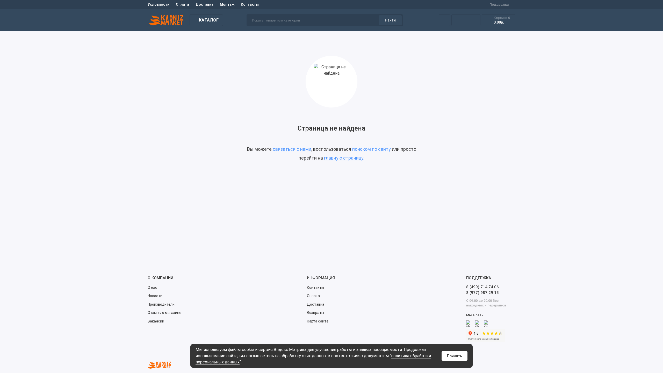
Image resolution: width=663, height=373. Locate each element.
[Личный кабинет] (444, 20)
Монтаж (227, 4)
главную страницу (343, 158)
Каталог (209, 20)
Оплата (182, 4)
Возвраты (315, 313)
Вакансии (156, 321)
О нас (152, 287)
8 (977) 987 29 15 (482, 292)
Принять (454, 356)
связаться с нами (292, 149)
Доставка (204, 4)
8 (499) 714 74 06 (482, 287)
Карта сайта (317, 321)
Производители (161, 304)
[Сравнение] (459, 20)
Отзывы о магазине (164, 313)
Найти (390, 20)
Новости (155, 296)
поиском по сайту (371, 149)
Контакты (250, 4)
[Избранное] (473, 20)
